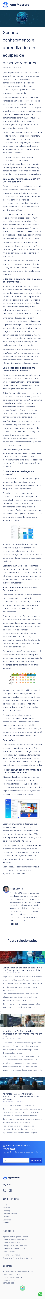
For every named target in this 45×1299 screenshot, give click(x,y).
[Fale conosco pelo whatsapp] (40, 1294)
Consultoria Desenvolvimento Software (18, 1258)
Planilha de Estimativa (11, 1255)
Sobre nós (7, 1220)
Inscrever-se (36, 1160)
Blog (5, 1205)
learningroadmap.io (30, 867)
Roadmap (36, 174)
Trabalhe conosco (10, 1214)
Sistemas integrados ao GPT (14, 1249)
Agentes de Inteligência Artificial (15, 1237)
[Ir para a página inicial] (11, 1179)
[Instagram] (6, 1190)
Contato (6, 1223)
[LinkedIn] (11, 1190)
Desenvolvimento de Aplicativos (15, 1240)
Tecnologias (7, 1211)
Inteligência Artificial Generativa (15, 1246)
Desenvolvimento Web (11, 1243)
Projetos (6, 1217)
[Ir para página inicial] (16, 5)
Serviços (6, 1208)
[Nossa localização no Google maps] (22, 1288)
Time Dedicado (9, 1252)
